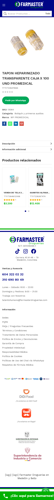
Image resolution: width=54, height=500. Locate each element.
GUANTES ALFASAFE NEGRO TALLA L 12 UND (40, 192)
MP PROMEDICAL (20, 117)
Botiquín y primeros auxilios (29, 113)
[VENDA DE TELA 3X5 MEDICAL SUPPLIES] (14, 179)
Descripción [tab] (8, 143)
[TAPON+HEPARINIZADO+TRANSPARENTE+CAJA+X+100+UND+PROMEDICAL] (16, 124)
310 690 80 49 (13, 279)
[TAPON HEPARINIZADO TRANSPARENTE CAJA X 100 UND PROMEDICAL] (4, 124)
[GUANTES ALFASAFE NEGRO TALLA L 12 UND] (40, 179)
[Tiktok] (17, 251)
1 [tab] (25, 211)
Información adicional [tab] (14, 149)
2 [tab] (28, 211)
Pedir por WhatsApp (15, 100)
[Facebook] (33, 251)
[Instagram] (25, 251)
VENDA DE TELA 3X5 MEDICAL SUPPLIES (14, 192)
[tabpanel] (14, 188)
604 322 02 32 (12, 274)
